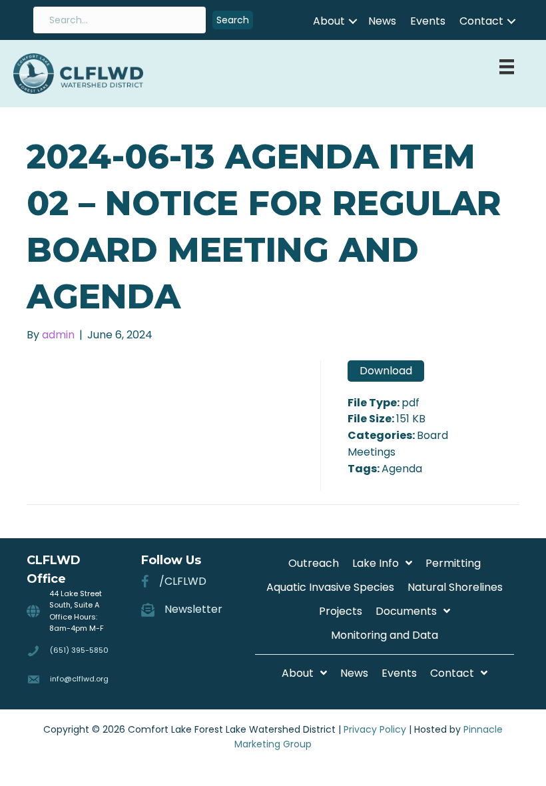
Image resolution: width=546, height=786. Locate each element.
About (329, 21)
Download (386, 370)
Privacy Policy (375, 729)
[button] (232, 20)
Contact (481, 21)
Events (427, 21)
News (382, 21)
